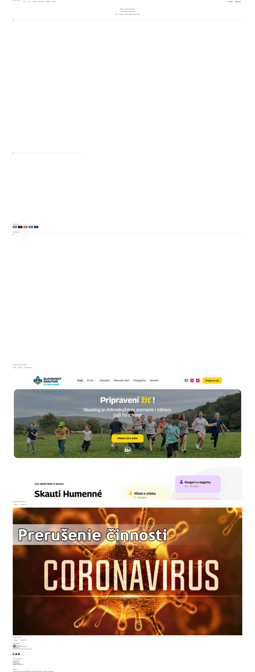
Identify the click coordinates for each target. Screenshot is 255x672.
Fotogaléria (48, 1)
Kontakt (54, 1)
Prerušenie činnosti (17, 637)
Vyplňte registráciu (17, 663)
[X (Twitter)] (20, 227)
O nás (28, 1)
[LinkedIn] (31, 227)
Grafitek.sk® (50, 671)
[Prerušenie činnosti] (127, 571)
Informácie (132, 11)
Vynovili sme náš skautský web (19, 501)
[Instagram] (229, 1)
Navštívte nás (15, 662)
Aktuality (34, 1)
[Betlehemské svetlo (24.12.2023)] (127, 298)
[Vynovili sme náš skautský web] (127, 435)
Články (14, 367)
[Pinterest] (25, 227)
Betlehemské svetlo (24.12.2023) (20, 364)
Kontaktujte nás (16, 661)
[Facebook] (227, 1)
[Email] (36, 227)
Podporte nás (238, 1)
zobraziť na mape (27, 649)
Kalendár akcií (41, 1)
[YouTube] (231, 1)
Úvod (24, 1)
